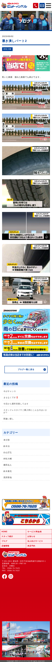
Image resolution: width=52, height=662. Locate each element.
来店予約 (31, 546)
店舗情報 (5, 546)
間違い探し (8, 419)
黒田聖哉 (7, 477)
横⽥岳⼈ (7, 465)
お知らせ (31, 536)
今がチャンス (9, 391)
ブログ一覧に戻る (26, 369)
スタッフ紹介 (7, 536)
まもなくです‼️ (10, 397)
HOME (4, 532)
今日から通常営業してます (15, 404)
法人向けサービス (35, 541)
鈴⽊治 (6, 446)
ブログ (4, 541)
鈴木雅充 (7, 471)
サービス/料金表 (34, 532)
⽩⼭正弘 (7, 452)
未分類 (6, 440)
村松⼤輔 (7, 49)
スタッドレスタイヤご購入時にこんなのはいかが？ (25, 411)
